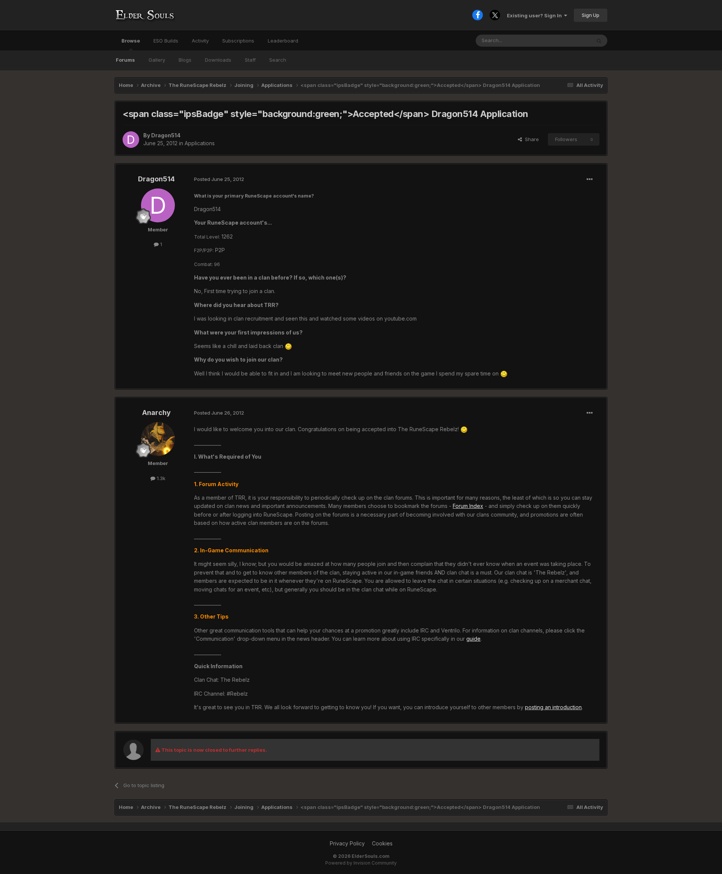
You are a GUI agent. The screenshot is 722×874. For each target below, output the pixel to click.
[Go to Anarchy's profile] (158, 439)
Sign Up (590, 15)
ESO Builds (165, 41)
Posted (219, 179)
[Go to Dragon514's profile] (131, 139)
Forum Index (468, 506)
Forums (125, 60)
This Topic (569, 40)
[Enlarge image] (288, 346)
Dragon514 (165, 135)
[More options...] (589, 179)
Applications (200, 143)
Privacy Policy (347, 843)
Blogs (185, 60)
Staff (250, 60)
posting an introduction (553, 707)
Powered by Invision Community (361, 863)
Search (277, 60)
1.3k (160, 478)
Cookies (382, 843)
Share (530, 139)
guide (473, 638)
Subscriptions (238, 41)
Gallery (157, 60)
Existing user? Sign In (535, 15)
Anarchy (156, 412)
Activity (200, 41)
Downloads (218, 60)
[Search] (599, 41)
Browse (130, 41)
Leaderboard (283, 41)
